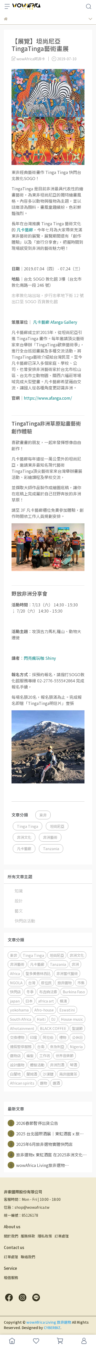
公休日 (77, 1037)
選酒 (56, 1083)
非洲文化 (24, 837)
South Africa (20, 1019)
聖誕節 (77, 1028)
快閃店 (15, 991)
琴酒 (73, 1064)
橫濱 (63, 1001)
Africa (15, 973)
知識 (19, 891)
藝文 (19, 911)
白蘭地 (15, 1074)
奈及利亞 (57, 1046)
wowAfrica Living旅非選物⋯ (39, 1165)
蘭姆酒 (31, 1074)
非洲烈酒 (57, 1064)
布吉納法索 (48, 991)
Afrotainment (22, 1028)
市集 (80, 982)
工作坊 (44, 1055)
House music (72, 1019)
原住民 (46, 982)
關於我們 (11, 1235)
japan (15, 1001)
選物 (43, 1083)
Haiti (41, 1019)
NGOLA (16, 982)
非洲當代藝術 (67, 973)
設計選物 (17, 1064)
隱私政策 (45, 1235)
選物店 (15, 1055)
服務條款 (28, 1235)
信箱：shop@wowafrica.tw (26, 1207)
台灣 (31, 982)
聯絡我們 (28, 1256)
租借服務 (11, 1277)
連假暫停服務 (20, 1046)
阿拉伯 (48, 1037)
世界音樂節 (64, 1055)
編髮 (30, 1055)
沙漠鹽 (48, 1074)
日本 (29, 1001)
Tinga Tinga (27, 826)
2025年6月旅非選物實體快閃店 (41, 1144)
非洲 (75, 964)
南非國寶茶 (68, 1074)
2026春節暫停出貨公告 (34, 1123)
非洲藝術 (50, 837)
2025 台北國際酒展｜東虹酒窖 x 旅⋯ (47, 1133)
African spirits (22, 1083)
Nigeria (76, 1046)
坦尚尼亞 (57, 826)
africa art (46, 1001)
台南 (40, 1046)
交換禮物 (17, 1037)
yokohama (19, 1009)
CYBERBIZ (52, 1327)
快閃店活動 (25, 921)
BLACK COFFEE (53, 1028)
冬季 (30, 991)
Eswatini (67, 1009)
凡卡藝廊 (24, 848)
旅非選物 (64, 982)
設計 (19, 901)
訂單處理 (62, 1235)
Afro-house (44, 1009)
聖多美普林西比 (38, 973)
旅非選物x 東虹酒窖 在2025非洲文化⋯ (48, 1155)
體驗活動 (37, 1064)
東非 (43, 815)
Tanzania (51, 848)
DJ (53, 1019)
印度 (33, 1037)
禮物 (62, 1037)
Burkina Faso (74, 991)
